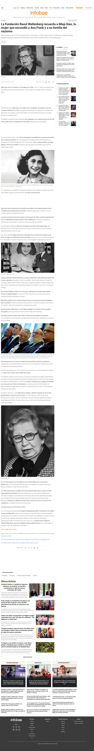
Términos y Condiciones (78, 721)
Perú (51, 7)
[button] (2, 7)
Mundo (63, 7)
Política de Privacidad (78, 723)
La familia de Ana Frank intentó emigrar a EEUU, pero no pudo (19, 543)
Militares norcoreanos (29, 17)
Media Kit (63, 731)
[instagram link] (19, 727)
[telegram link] (16, 730)
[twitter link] (16, 727)
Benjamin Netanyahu (38, 17)
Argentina (22, 7)
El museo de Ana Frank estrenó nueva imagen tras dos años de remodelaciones (25, 539)
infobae (3, 20)
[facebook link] (13, 727)
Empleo (47, 721)
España (42, 7)
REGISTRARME (79, 7)
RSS (32, 737)
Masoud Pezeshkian (47, 17)
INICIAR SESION (88, 7)
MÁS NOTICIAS (27, 657)
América (32, 721)
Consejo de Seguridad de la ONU (58, 17)
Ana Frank (12, 575)
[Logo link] (39, 12)
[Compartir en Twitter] (43, 82)
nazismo (35, 575)
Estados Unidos (29, 7)
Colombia (37, 7)
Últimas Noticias (69, 7)
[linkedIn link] (19, 730)
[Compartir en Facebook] (40, 82)
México (46, 7)
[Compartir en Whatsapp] (37, 82)
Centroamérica (56, 7)
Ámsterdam (4, 575)
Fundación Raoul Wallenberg (23, 575)
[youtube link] (13, 730)
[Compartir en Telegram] (49, 82)
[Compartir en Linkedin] (46, 82)
